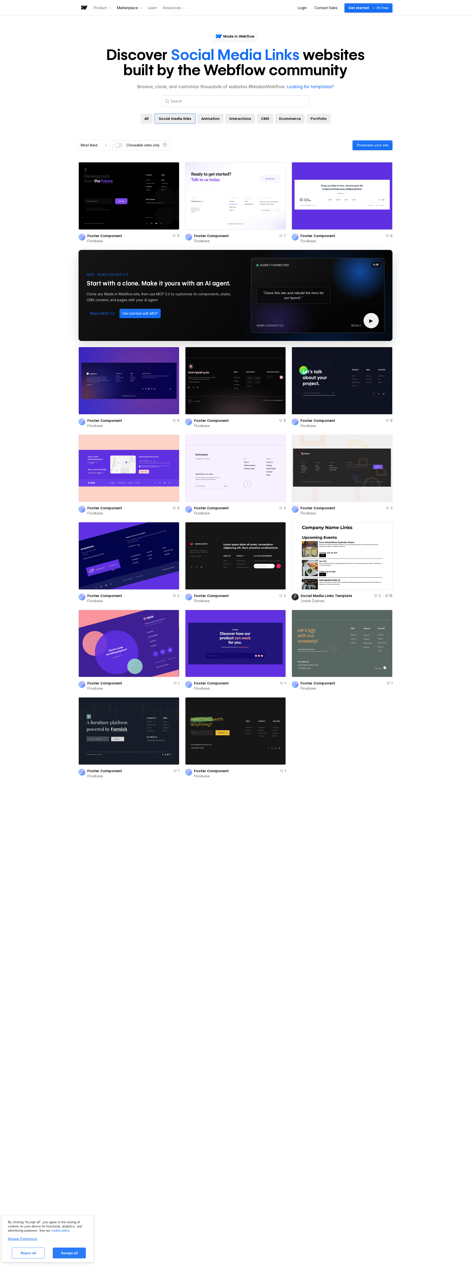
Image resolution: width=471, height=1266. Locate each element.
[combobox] (94, 145)
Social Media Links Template (326, 596)
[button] (102, 8)
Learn (152, 8)
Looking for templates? (310, 86)
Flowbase (95, 241)
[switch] (118, 145)
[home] (84, 8)
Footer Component (104, 236)
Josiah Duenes (313, 601)
